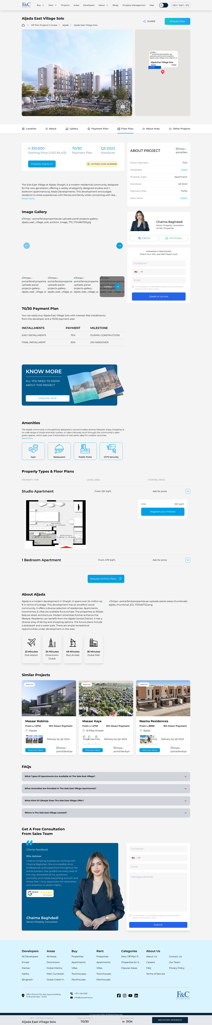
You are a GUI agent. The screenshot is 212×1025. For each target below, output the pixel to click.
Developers (89, 5)
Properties (78, 956)
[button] (27, 246)
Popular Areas (129, 968)
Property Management (134, 5)
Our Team (174, 962)
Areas (76, 5)
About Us (151, 956)
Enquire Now (177, 21)
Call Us (146, 238)
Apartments (79, 962)
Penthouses (79, 979)
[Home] (26, 5)
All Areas (51, 956)
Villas (74, 968)
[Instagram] (125, 996)
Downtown (53, 962)
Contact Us (175, 956)
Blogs (116, 5)
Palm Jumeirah (55, 973)
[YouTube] (130, 996)
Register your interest (163, 511)
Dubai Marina (54, 968)
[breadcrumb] (23, 25)
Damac (26, 968)
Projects (65, 5)
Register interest (170, 1020)
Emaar (25, 962)
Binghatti (27, 979)
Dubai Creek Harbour (56, 979)
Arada (184, 169)
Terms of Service (155, 973)
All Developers (30, 956)
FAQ (148, 968)
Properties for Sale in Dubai (130, 962)
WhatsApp (175, 238)
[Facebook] (119, 996)
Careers (150, 962)
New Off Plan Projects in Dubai (130, 956)
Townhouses (79, 973)
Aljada (183, 198)
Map (152, 5)
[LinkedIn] (136, 996)
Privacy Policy (177, 968)
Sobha (25, 973)
